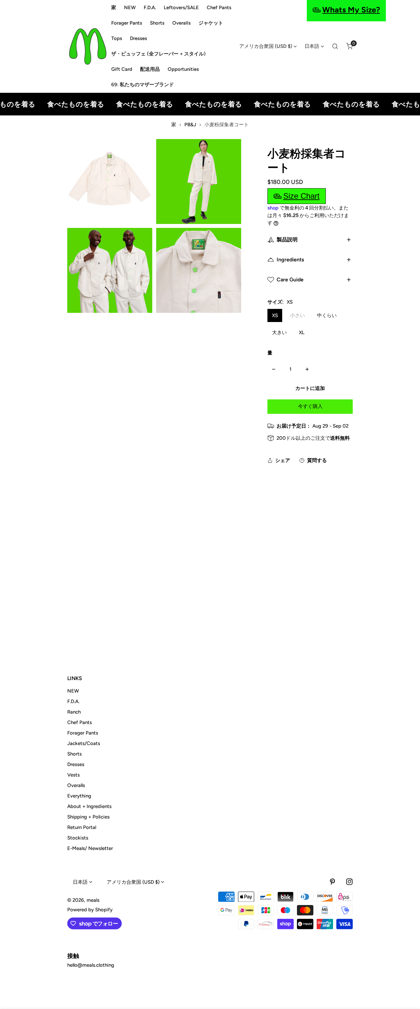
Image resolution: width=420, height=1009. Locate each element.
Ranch (74, 712)
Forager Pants (82, 733)
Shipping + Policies (88, 817)
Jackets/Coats (83, 743)
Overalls (76, 785)
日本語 (311, 46)
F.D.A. (73, 701)
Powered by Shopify (90, 910)
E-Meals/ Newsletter (90, 848)
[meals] (87, 46)
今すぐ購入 (310, 406)
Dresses (75, 764)
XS (275, 315)
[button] (349, 46)
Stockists (77, 838)
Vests (73, 775)
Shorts (74, 754)
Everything (79, 796)
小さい (297, 315)
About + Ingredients (89, 806)
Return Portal (81, 827)
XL (301, 332)
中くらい (327, 315)
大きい (279, 332)
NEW (73, 691)
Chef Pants (79, 722)
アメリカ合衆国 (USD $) (265, 46)
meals (93, 900)
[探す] (335, 46)
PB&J (190, 125)
